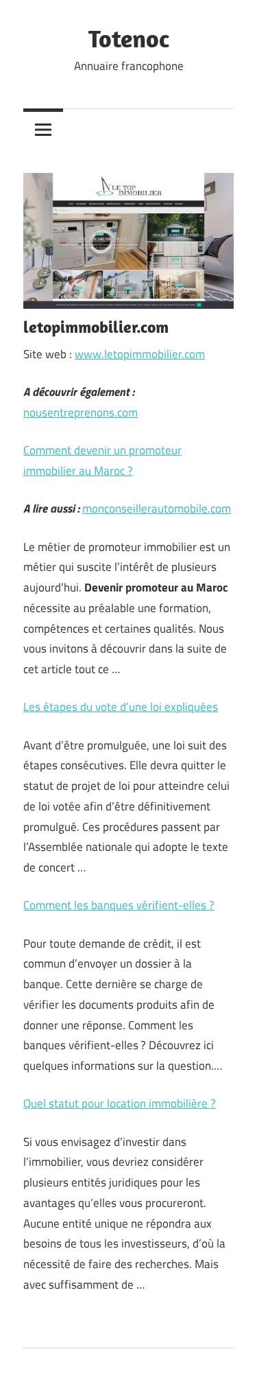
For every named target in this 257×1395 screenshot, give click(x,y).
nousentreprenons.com (80, 412)
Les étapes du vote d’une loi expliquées (120, 707)
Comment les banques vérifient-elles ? (119, 905)
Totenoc (128, 38)
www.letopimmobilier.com (140, 354)
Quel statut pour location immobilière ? (119, 1103)
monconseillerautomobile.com (156, 508)
